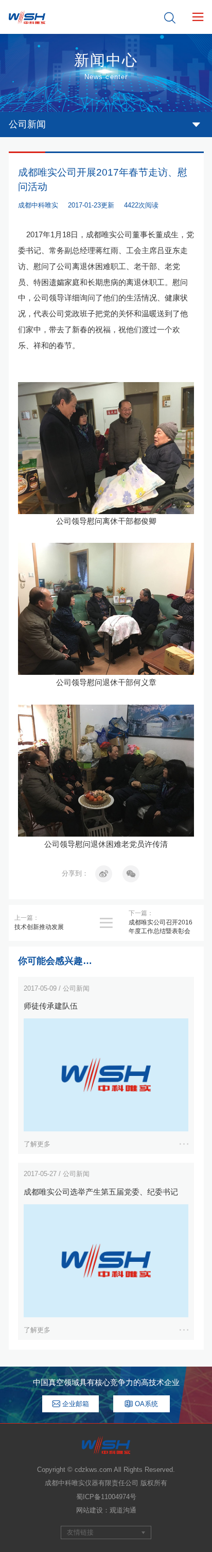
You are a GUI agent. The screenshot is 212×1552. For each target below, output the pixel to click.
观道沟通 (123, 1510)
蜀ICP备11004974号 (106, 1497)
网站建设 (89, 1510)
